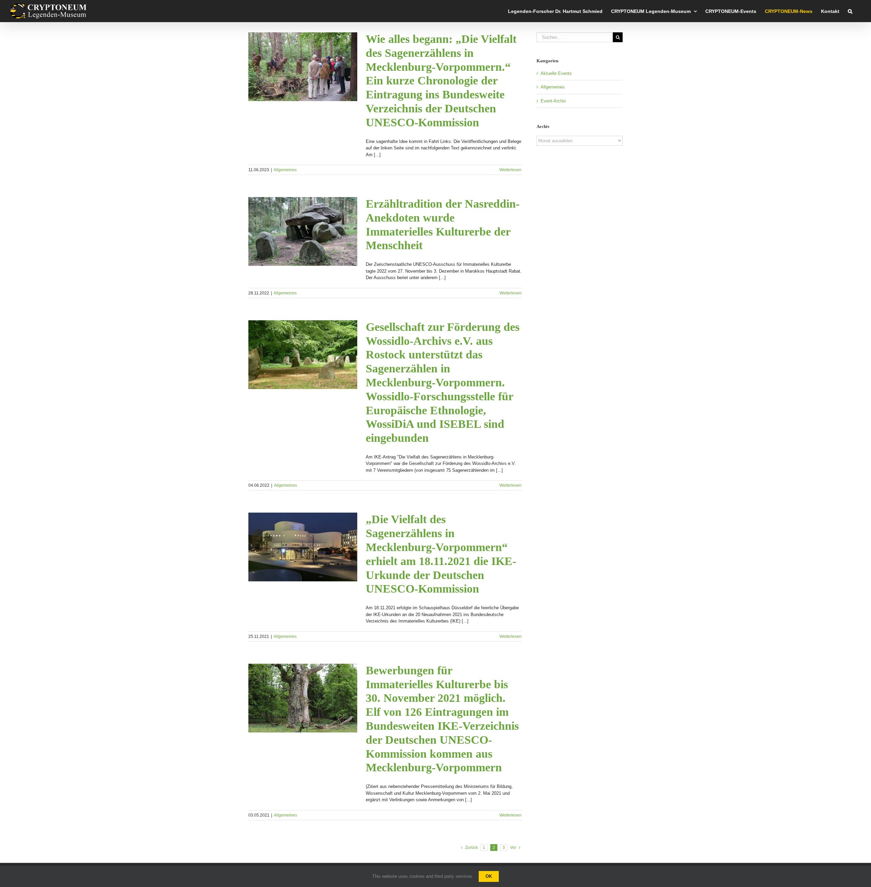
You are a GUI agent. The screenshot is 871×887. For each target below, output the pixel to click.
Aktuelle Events (556, 73)
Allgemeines (285, 169)
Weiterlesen (510, 169)
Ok (489, 876)
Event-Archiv (553, 100)
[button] (850, 11)
